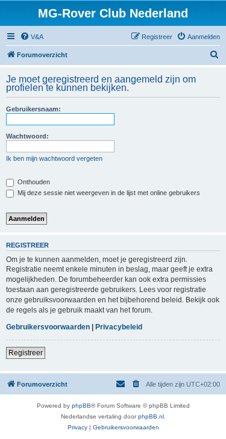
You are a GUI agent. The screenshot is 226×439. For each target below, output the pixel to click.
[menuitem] (31, 37)
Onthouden (33, 181)
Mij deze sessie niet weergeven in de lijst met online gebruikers (108, 192)
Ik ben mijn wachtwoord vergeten (54, 158)
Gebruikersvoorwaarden (48, 327)
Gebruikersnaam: (33, 109)
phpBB (81, 405)
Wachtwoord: (27, 136)
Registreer (25, 353)
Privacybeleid (118, 327)
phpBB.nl (151, 416)
